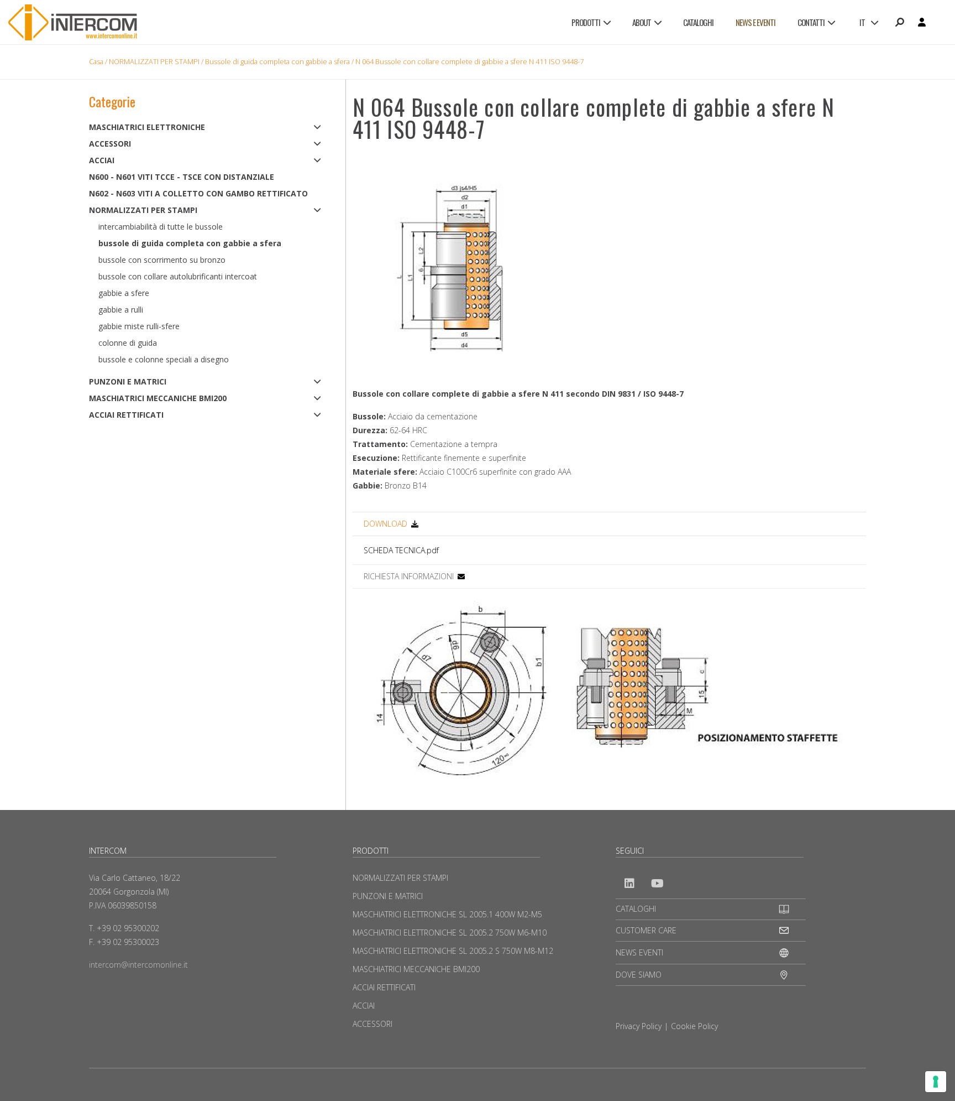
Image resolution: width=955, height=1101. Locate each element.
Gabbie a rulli (120, 309)
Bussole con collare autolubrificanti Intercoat (177, 276)
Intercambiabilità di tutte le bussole (160, 226)
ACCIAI (101, 160)
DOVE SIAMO (639, 974)
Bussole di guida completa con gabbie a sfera (277, 61)
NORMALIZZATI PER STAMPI (154, 61)
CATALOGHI (698, 22)
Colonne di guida (127, 342)
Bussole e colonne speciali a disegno (163, 359)
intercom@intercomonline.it (138, 964)
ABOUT (641, 22)
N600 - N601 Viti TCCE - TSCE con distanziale (181, 177)
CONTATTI (811, 22)
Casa (96, 61)
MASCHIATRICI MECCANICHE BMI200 (158, 398)
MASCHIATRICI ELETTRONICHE (147, 127)
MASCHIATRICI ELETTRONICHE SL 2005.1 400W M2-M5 (447, 914)
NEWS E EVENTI (755, 22)
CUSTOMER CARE (646, 930)
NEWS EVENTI (639, 952)
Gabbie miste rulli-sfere (139, 326)
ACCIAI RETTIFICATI (126, 414)
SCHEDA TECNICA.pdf (401, 550)
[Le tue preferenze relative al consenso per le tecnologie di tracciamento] (935, 1081)
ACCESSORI (110, 143)
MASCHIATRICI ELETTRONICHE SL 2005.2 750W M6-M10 (450, 932)
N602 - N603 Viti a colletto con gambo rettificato (198, 193)
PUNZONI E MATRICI (127, 381)
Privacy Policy (639, 1026)
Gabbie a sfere (123, 293)
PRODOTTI (585, 22)
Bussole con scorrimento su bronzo (161, 260)
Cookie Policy (694, 1026)
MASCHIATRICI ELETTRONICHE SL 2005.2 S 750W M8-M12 (453, 951)
